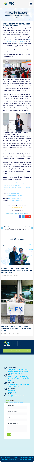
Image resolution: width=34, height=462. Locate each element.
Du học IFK (7, 213)
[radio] (13, 208)
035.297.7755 (18, 196)
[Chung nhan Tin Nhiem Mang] (14, 402)
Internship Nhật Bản (25, 213)
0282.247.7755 (11, 196)
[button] (5, 69)
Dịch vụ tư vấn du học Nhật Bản (11, 185)
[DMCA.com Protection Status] (10, 400)
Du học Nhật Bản (14, 213)
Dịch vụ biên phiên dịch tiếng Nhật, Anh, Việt (14, 183)
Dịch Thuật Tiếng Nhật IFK (16, 200)
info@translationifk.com (13, 193)
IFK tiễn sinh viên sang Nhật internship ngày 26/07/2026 (17, 350)
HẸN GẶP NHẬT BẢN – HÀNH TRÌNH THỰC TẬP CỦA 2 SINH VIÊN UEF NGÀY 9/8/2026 (16, 329)
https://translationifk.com (14, 198)
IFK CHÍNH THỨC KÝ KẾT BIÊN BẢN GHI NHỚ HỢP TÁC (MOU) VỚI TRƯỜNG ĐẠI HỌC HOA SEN (16, 271)
